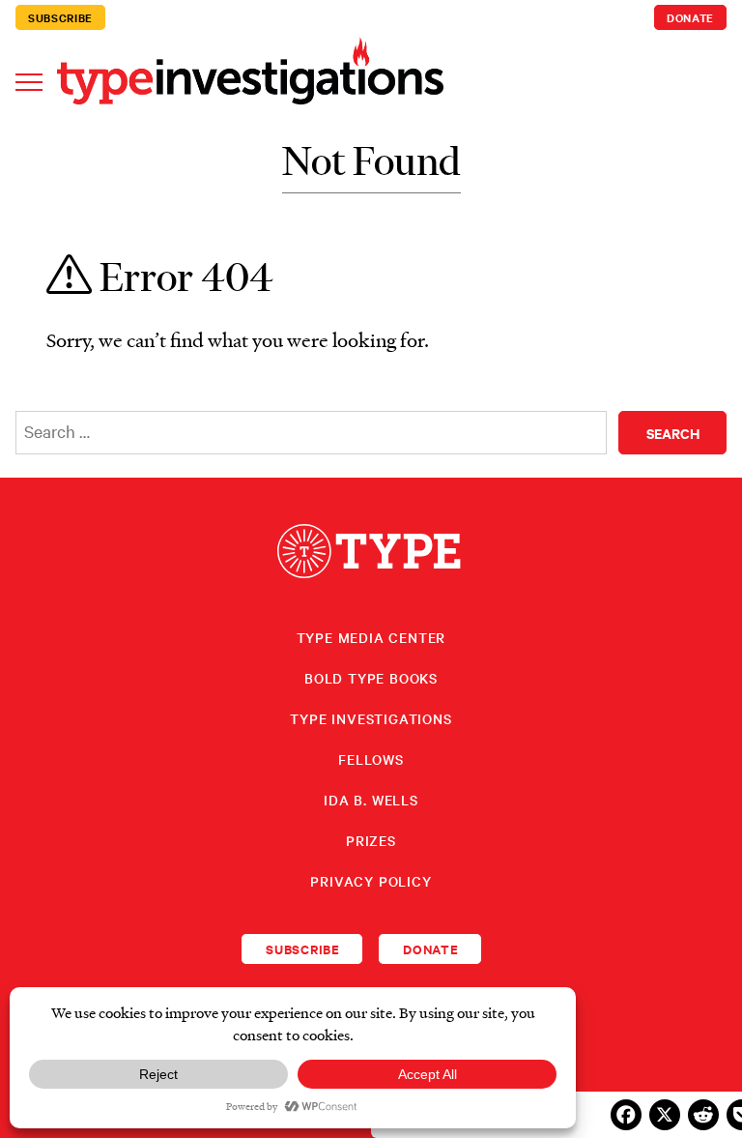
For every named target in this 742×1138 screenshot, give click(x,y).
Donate (690, 17)
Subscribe (60, 17)
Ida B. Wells (371, 799)
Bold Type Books (371, 677)
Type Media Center (371, 637)
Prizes (371, 840)
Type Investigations (370, 718)
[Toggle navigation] (29, 80)
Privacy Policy (370, 880)
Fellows (371, 759)
